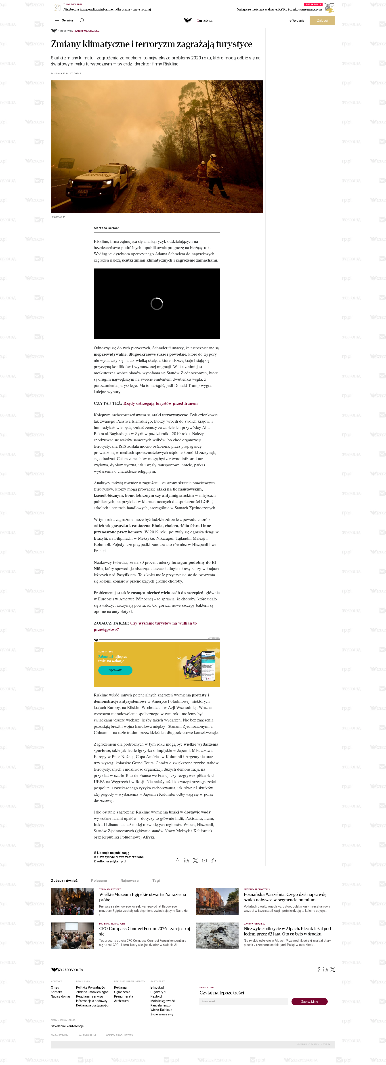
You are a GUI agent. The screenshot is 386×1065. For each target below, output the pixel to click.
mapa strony (59, 1035)
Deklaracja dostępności (92, 1005)
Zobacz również (64, 880)
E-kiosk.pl (157, 987)
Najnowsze (130, 880)
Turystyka (66, 30)
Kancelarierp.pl (161, 1005)
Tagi (155, 880)
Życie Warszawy (162, 1014)
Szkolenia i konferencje (67, 1026)
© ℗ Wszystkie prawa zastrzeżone (119, 857)
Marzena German (107, 228)
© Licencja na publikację (112, 853)
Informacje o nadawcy (91, 1001)
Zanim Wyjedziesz (87, 30)
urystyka (204, 20)
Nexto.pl (156, 996)
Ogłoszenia (122, 992)
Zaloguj (322, 20)
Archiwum (121, 1001)
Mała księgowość (163, 1001)
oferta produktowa (119, 1035)
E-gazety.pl (158, 992)
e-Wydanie (297, 20)
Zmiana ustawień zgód (92, 992)
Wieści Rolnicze (161, 1010)
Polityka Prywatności (90, 987)
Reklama (120, 987)
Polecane (99, 880)
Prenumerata (123, 996)
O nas (55, 987)
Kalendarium (87, 1035)
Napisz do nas (61, 996)
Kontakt (56, 992)
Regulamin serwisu (89, 996)
